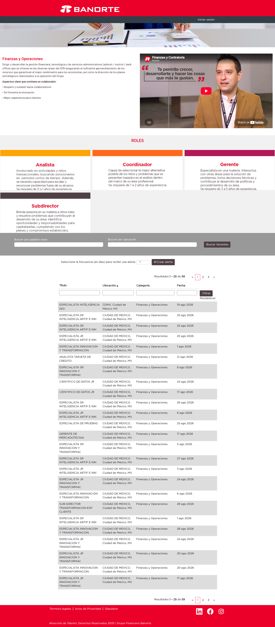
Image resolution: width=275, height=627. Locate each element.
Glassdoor (111, 608)
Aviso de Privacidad (88, 608)
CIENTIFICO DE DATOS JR (76, 381)
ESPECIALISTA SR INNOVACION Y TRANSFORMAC (71, 371)
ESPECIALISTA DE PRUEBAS (78, 423)
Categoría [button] (143, 285)
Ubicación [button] (110, 285)
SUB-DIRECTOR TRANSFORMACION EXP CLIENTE (75, 508)
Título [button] (63, 285)
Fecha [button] (181, 285)
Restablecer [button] (208, 298)
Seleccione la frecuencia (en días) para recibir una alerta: (98, 262)
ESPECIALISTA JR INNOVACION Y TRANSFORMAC (71, 483)
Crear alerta (164, 262)
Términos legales (60, 608)
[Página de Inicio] (90, 9)
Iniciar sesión (206, 19)
